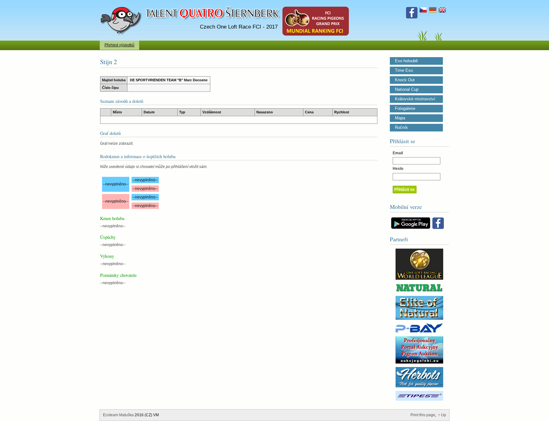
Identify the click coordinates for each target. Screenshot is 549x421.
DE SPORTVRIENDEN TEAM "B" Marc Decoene (168, 80)
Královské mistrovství (415, 99)
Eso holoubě (406, 61)
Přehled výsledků (119, 45)
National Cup (406, 89)
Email (398, 153)
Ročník (401, 127)
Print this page (422, 415)
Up (443, 415)
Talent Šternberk (122, 3)
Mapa (400, 118)
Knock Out (405, 80)
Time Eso (404, 70)
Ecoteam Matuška (118, 415)
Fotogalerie (405, 108)
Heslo (398, 168)
